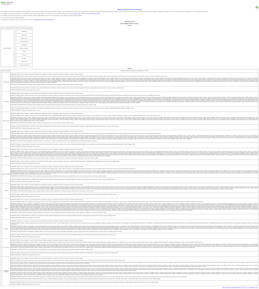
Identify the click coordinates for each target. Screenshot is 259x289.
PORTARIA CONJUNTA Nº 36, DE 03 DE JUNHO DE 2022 (129, 9)
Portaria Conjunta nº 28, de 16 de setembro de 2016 (44, 19)
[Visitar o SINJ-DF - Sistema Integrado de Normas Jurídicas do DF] (7, 4)
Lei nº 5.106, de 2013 (76, 13)
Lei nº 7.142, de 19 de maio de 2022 (93, 13)
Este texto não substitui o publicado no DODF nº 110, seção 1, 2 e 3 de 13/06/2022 (240, 287)
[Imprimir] (256, 8)
